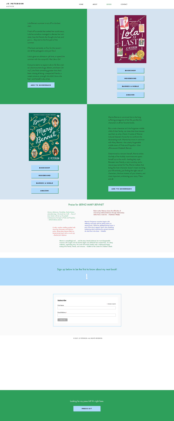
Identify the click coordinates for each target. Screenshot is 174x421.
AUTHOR (10, 6)
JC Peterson (15, 4)
